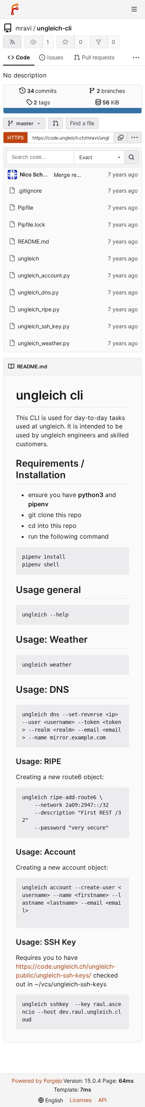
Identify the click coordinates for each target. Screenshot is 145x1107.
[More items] (136, 58)
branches (111, 90)
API (102, 1100)
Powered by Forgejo (37, 1080)
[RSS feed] (12, 41)
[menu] (134, 137)
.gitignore (30, 190)
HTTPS (15, 137)
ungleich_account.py (44, 275)
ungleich (28, 258)
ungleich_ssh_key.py (44, 326)
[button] (55, 123)
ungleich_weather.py (44, 343)
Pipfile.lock (31, 224)
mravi (23, 28)
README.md (33, 241)
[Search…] (131, 157)
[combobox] (99, 157)
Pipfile (25, 207)
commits (42, 90)
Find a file (82, 123)
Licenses (81, 1100)
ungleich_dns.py (38, 292)
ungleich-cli (54, 28)
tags (42, 102)
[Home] (15, 9)
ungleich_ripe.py (39, 309)
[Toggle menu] (134, 9)
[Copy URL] (121, 137)
